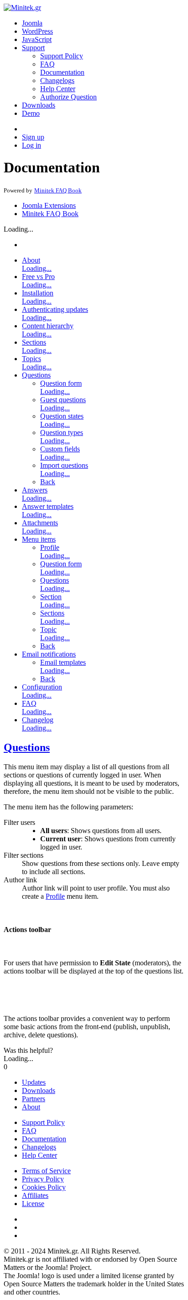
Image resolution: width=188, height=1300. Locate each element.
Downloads (38, 105)
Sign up (33, 137)
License (33, 1203)
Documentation (62, 72)
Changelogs (57, 80)
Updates (34, 1082)
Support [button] (33, 48)
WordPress (37, 31)
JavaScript (37, 39)
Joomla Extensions (49, 205)
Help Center (57, 89)
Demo (31, 113)
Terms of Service (46, 1171)
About (31, 1107)
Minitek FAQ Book (50, 214)
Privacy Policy (43, 1179)
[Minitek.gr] (22, 7)
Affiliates (35, 1195)
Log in (31, 145)
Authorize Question (68, 97)
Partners (33, 1099)
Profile (55, 896)
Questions (27, 747)
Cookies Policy (44, 1187)
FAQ (47, 64)
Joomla (32, 23)
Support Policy (61, 56)
